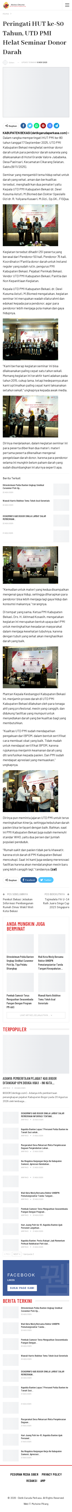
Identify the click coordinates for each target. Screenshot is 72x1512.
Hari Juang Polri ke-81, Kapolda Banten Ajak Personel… (41, 1437)
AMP (43, 1481)
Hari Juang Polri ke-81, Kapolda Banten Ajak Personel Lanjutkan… (41, 1226)
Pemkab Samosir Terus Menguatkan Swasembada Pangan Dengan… (44, 1341)
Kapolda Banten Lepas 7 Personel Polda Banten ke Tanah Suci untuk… (44, 1131)
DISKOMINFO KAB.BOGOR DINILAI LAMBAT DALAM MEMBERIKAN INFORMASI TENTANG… (42, 1115)
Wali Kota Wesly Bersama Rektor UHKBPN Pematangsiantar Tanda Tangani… (40, 1194)
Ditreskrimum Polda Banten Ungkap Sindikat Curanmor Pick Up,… (41, 1309)
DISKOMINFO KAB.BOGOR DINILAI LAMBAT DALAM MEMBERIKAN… (42, 1373)
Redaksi (31, 1481)
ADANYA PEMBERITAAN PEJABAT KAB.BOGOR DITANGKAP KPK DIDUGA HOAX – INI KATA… (30, 1080)
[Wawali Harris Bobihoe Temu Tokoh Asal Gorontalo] (61, 505)
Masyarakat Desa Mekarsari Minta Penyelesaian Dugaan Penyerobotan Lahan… (43, 1146)
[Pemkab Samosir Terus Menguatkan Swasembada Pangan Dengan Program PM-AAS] (20, 982)
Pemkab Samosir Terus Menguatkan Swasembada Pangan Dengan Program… (44, 1210)
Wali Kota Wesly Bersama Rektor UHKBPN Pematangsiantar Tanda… (40, 1325)
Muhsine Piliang (40, 1503)
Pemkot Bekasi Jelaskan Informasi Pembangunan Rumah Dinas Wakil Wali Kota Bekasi (18, 905)
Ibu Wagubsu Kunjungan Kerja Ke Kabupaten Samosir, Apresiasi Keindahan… (41, 1162)
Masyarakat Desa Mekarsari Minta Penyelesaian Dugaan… (43, 1421)
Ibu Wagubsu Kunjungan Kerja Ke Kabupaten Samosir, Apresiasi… (41, 1453)
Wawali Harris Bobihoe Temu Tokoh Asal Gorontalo (44, 1355)
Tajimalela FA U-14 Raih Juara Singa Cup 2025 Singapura (56, 903)
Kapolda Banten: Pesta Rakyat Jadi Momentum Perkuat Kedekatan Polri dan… (43, 1242)
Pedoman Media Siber (24, 1474)
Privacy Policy (52, 1474)
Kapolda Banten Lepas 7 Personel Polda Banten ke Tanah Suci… (44, 1389)
